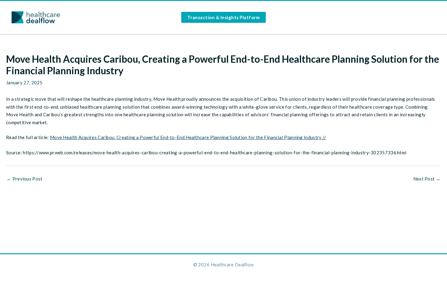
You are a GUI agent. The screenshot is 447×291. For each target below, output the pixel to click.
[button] (223, 17)
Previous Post (25, 179)
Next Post (426, 179)
